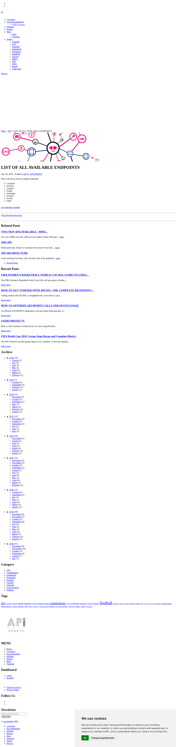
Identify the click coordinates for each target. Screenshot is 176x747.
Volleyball (16, 69)
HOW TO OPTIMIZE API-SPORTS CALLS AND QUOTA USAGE (40, 305)
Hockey (15, 56)
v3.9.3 (18, 24)
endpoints (8, 207)
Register (10, 678)
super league (44, 606)
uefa (56, 606)
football (16, 207)
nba (145, 603)
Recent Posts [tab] (12, 263)
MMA (15, 59)
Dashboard (11, 575)
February (16, 375)
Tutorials (16, 37)
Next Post (5, 215)
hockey (138, 604)
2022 (11, 436)
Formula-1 (16, 51)
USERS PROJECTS (12, 320)
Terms (9, 741)
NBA (14, 64)
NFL (14, 61)
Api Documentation (15, 22)
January (15, 390)
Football (15, 42)
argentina (8, 603)
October (15, 382)
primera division (6, 606)
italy (142, 603)
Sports (9, 39)
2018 (11, 544)
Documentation (13, 654)
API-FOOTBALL (32, 12)
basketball (27, 604)
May (14, 368)
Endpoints (11, 578)
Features (10, 580)
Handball (16, 54)
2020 (11, 490)
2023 (11, 416)
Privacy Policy (13, 690)
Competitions (12, 573)
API (25, 174)
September (16, 385)
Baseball (16, 47)
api (2, 207)
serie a (31, 606)
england (90, 603)
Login (9, 675)
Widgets (10, 27)
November (16, 419)
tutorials (52, 606)
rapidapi (14, 606)
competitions (58, 603)
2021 (11, 458)
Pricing (10, 29)
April (14, 370)
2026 (11, 358)
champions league (43, 604)
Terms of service (14, 687)
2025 (11, 380)
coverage (69, 603)
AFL (14, 44)
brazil (35, 603)
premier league (167, 604)
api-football (8, 721)
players (151, 603)
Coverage (11, 19)
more (62, 237)
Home (9, 649)
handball (132, 603)
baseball (20, 604)
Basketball (16, 49)
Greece (127, 603)
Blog (9, 32)
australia (14, 603)
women (83, 606)
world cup (89, 606)
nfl (148, 603)
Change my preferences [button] (102, 738)
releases (21, 606)
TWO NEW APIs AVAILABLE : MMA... (24, 231)
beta (32, 603)
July (14, 363)
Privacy (10, 743)
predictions (158, 603)
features (96, 603)
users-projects (63, 606)
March (15, 373)
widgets (77, 606)
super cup (36, 606)
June (14, 365)
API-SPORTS (36, 174)
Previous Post (16, 215)
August (15, 360)
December (16, 397)
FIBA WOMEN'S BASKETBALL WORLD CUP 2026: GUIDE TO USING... (45, 274)
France (122, 603)
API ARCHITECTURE (14, 253)
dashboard (75, 603)
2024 (11, 394)
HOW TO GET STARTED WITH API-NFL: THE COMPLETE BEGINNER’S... (47, 290)
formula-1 (116, 603)
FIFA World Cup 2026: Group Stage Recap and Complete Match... (39, 336)
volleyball (71, 606)
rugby (26, 606)
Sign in (4, 73)
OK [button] (85, 738)
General (10, 582)
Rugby (15, 66)
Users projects (13, 587)
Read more (6, 285)
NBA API (6, 242)
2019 (11, 512)
